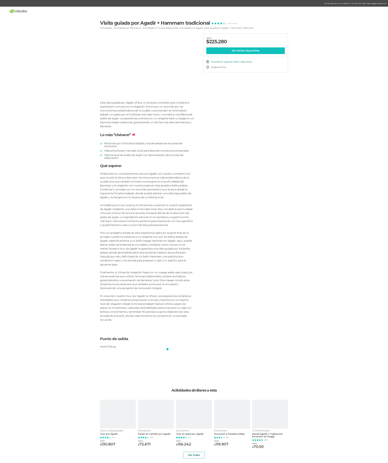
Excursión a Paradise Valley (229, 434)
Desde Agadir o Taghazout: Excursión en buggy (267, 435)
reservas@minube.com (376, 3)
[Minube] (18, 11)
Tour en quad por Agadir (190, 434)
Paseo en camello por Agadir (154, 434)
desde (102, 441)
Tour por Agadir (109, 434)
